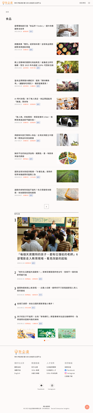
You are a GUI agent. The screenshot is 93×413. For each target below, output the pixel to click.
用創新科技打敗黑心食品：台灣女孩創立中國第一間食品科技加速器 (34, 136)
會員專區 (82, 3)
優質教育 (28, 263)
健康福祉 (25, 159)
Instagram (71, 373)
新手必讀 (35, 367)
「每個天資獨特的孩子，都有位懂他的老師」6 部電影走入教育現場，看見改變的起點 (47, 256)
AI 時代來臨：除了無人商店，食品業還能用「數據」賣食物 (33, 100)
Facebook (71, 370)
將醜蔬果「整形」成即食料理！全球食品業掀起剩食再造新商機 (34, 45)
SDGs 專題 (35, 370)
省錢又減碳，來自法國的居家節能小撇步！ (35, 303)
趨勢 (31, 50)
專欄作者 (17, 370)
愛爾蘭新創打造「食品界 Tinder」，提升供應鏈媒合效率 (34, 27)
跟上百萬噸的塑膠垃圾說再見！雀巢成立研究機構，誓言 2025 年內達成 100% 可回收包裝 (34, 63)
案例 (31, 31)
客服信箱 (68, 367)
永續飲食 (25, 50)
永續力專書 (35, 373)
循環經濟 (35, 295)
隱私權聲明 (46, 406)
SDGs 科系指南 (52, 373)
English (17, 373)
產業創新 (25, 31)
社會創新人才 (51, 370)
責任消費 (28, 308)
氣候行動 (33, 68)
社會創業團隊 (51, 367)
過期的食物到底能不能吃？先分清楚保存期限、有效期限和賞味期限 (33, 191)
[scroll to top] (87, 407)
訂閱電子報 (68, 376)
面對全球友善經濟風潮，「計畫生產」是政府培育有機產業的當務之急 (33, 173)
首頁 (7, 12)
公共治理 (33, 177)
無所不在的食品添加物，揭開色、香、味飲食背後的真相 (34, 155)
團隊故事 (17, 367)
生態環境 (25, 68)
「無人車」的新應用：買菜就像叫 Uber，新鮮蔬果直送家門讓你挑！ (34, 118)
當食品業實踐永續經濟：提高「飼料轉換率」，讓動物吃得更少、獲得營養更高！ (32, 82)
